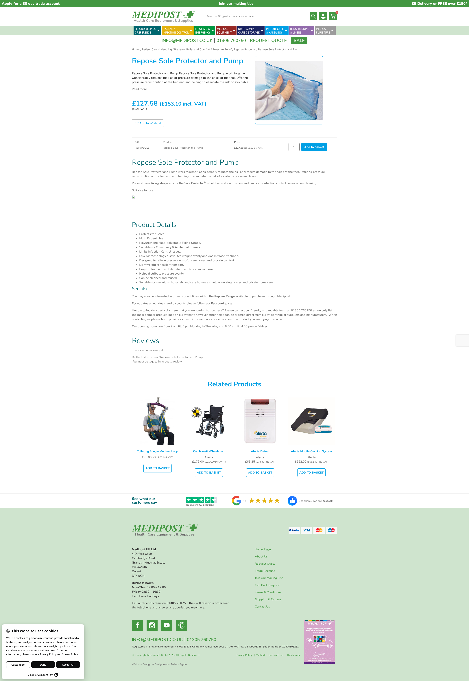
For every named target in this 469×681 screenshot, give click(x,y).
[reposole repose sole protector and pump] (289, 90)
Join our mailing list (236, 3)
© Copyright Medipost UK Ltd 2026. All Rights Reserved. (166, 655)
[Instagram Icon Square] (152, 625)
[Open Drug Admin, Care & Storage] (262, 31)
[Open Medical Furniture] (332, 31)
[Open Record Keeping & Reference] (158, 31)
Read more (139, 89)
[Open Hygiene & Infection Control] (191, 31)
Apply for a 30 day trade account (31, 3)
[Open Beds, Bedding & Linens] (311, 31)
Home (136, 49)
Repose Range (224, 296)
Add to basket (314, 147)
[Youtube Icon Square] (166, 625)
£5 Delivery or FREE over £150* (439, 3)
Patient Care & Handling (157, 49)
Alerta (209, 457)
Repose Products (245, 49)
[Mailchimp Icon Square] (181, 625)
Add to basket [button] (157, 468)
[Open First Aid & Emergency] (212, 31)
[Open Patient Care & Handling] (286, 31)
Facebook (218, 303)
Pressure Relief (222, 49)
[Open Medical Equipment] (233, 31)
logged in (155, 362)
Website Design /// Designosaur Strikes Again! (159, 664)
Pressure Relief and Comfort (192, 49)
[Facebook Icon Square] (137, 625)
